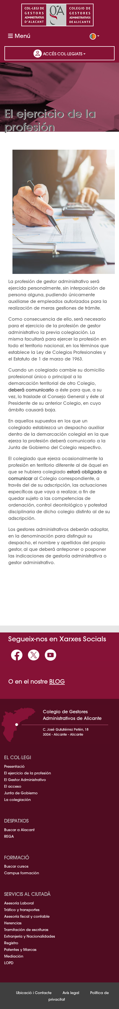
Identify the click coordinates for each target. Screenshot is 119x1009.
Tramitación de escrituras (26, 929)
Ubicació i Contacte (33, 992)
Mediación (13, 956)
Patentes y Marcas (20, 949)
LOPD (9, 963)
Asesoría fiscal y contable (27, 916)
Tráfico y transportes (22, 909)
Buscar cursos (16, 866)
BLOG (57, 681)
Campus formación (21, 873)
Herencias (13, 923)
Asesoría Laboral (19, 903)
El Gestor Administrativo (25, 779)
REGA (9, 836)
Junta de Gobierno (21, 793)
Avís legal (71, 992)
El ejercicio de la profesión (27, 773)
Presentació (14, 766)
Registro (11, 943)
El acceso (12, 786)
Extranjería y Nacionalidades (29, 936)
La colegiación (17, 799)
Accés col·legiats (62, 53)
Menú (21, 35)
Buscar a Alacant (19, 830)
